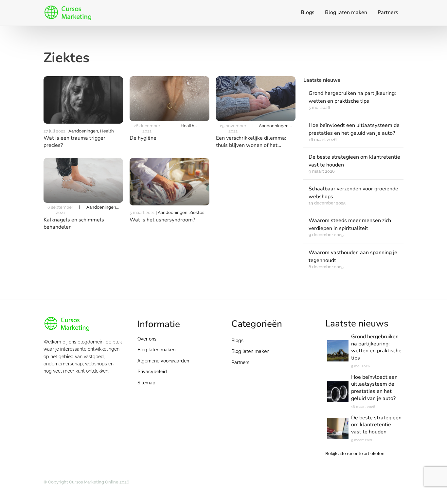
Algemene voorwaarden (163, 360)
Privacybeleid (152, 371)
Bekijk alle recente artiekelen (354, 453)
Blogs (307, 12)
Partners (388, 12)
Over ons (146, 339)
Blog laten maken (346, 12)
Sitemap (146, 382)
